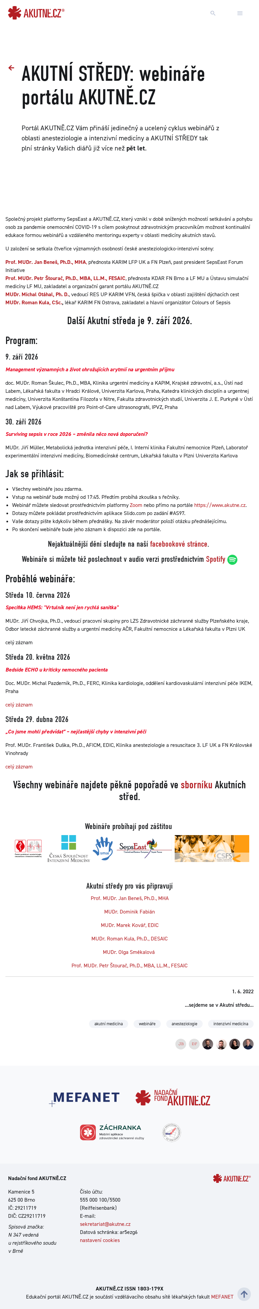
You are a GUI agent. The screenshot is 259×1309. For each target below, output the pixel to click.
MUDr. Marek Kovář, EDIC (130, 925)
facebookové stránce (178, 544)
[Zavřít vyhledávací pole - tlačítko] (240, 13)
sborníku (196, 785)
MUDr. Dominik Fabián (129, 911)
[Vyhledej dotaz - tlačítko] (213, 13)
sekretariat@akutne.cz (105, 1224)
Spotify (215, 559)
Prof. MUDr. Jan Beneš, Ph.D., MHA (130, 898)
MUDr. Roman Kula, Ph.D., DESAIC (129, 938)
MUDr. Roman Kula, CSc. (33, 302)
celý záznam (19, 704)
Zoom (136, 505)
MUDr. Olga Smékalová (129, 952)
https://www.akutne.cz (220, 505)
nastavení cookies (100, 1240)
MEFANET (222, 1296)
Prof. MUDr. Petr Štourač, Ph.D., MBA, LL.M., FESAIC (129, 965)
